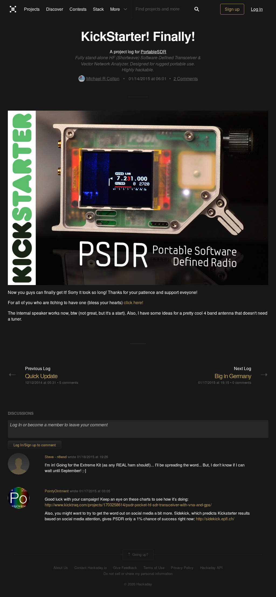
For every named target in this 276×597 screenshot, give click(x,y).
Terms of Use (153, 567)
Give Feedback (125, 567)
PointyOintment (57, 490)
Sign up (232, 9)
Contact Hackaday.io (90, 567)
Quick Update (41, 375)
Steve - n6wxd (56, 456)
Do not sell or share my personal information (138, 573)
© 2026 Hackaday (138, 584)
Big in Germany (233, 375)
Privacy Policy (182, 567)
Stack (98, 9)
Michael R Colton (102, 78)
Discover (54, 9)
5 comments (68, 382)
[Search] (196, 9)
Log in (257, 9)
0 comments (241, 382)
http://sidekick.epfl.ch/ (215, 518)
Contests (78, 9)
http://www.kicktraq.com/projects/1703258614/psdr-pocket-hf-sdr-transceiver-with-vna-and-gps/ (128, 504)
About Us (60, 567)
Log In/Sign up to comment (34, 444)
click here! (133, 302)
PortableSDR (153, 51)
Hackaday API (211, 567)
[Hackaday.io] (13, 9)
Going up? (139, 554)
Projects (32, 9)
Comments (186, 78)
